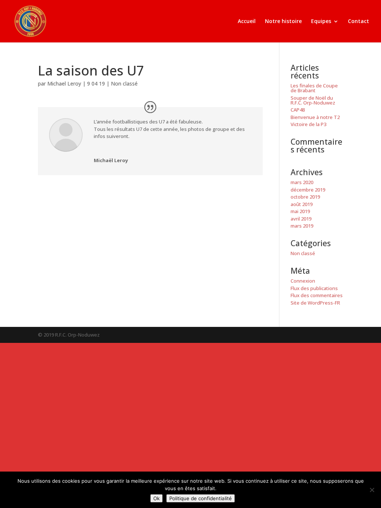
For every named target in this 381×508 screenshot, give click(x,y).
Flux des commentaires (317, 295)
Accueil (247, 22)
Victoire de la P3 (308, 124)
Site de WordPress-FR (315, 302)
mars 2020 (302, 182)
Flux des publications (314, 288)
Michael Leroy (64, 83)
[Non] (371, 489)
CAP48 (298, 109)
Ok (156, 498)
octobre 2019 (305, 196)
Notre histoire (283, 22)
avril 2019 (301, 218)
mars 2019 (302, 225)
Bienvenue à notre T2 (315, 117)
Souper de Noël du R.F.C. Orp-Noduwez (313, 100)
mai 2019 (300, 211)
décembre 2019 (308, 189)
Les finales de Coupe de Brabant (314, 88)
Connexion (303, 280)
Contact (358, 22)
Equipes (321, 22)
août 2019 (302, 204)
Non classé (124, 83)
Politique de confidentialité (200, 498)
